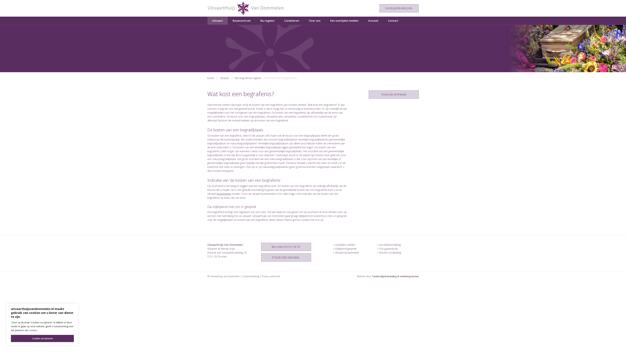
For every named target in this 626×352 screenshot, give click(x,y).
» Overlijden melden (344, 245)
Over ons (314, 20)
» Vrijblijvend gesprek (345, 248)
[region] (42, 324)
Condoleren (291, 20)
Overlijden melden (399, 8)
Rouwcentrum (242, 20)
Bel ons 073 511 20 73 (286, 247)
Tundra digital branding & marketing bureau (395, 276)
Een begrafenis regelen (248, 78)
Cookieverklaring (250, 276)
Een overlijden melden (344, 20)
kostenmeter (224, 194)
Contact (393, 20)
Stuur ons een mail (286, 257)
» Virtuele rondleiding (389, 252)
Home (210, 78)
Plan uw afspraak (393, 94)
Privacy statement (271, 276)
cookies (33, 330)
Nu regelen (267, 20)
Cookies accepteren (42, 338)
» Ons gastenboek (387, 248)
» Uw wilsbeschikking (389, 245)
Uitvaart (217, 20)
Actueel (373, 20)
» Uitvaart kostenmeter (346, 252)
